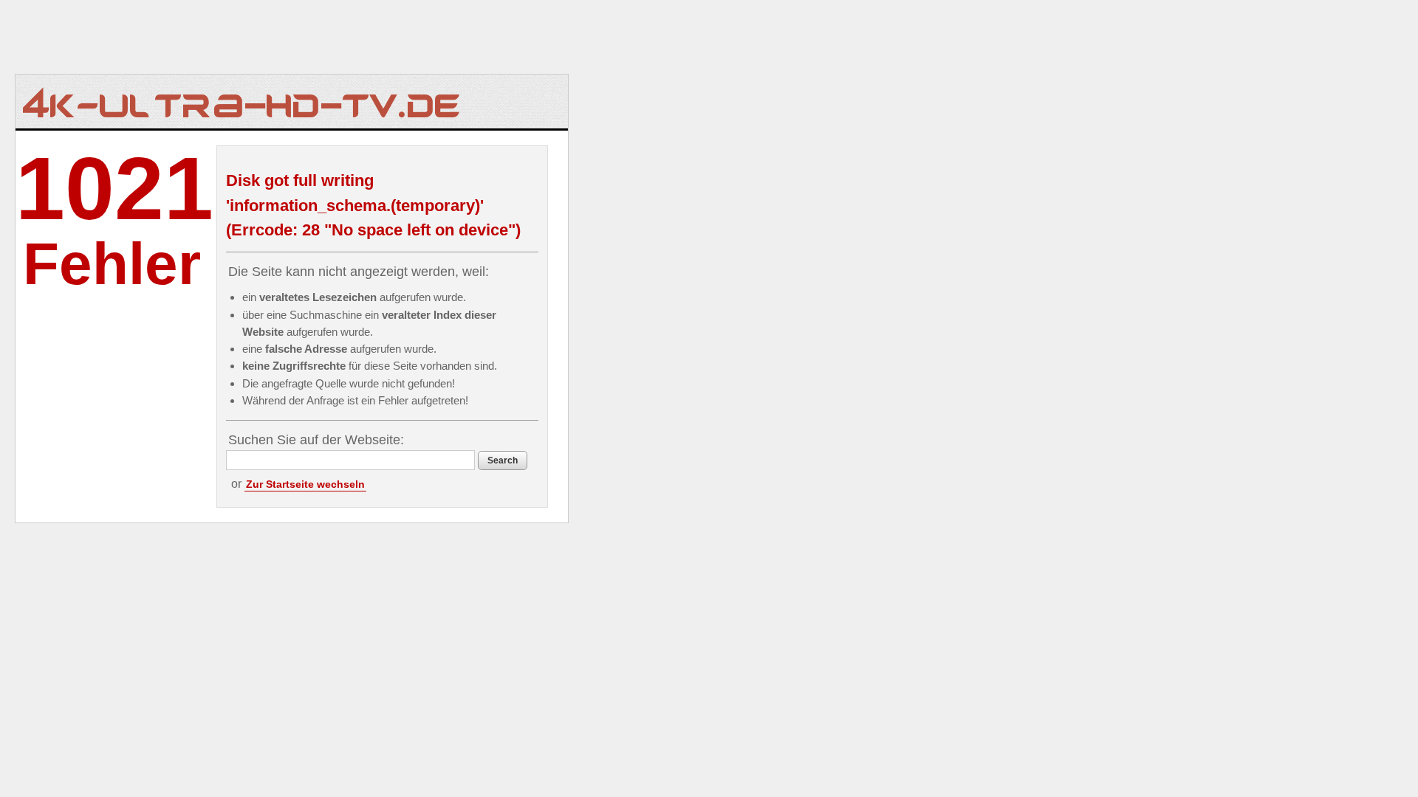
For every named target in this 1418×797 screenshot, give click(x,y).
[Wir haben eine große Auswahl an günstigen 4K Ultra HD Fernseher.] (242, 101)
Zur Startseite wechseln (305, 484)
